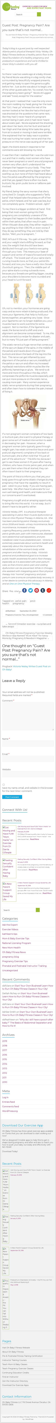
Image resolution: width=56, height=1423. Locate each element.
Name (6, 739)
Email (5, 754)
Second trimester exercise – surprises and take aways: (26, 625)
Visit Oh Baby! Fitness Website (16, 1348)
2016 (4, 1055)
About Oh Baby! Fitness (13, 1352)
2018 (4, 1045)
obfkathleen (10, 611)
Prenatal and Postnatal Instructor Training (24, 966)
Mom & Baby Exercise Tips (15, 938)
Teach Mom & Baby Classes (14, 1364)
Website (6, 769)
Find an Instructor (10, 1377)
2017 (4, 1050)
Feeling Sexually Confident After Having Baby (35, 859)
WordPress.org (10, 1111)
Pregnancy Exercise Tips (39, 35)
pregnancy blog (10, 957)
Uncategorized (32, 615)
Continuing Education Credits (15, 1373)
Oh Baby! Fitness (21, 35)
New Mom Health (11, 947)
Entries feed (8, 1102)
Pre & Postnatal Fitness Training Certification (22, 1356)
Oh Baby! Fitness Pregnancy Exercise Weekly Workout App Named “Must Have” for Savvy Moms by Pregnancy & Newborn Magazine (27, 636)
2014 (4, 1064)
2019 (4, 1041)
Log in (5, 1097)
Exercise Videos (10, 929)
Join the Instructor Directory (15, 1381)
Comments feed (10, 1106)
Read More (34, 839)
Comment (8, 701)
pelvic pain (20, 601)
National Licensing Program (16, 943)
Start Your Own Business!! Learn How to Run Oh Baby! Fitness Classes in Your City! (25, 996)
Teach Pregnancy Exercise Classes (17, 1368)
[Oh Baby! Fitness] (26, 4)
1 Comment (47, 615)
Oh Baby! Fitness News (14, 952)
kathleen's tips (9, 934)
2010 (4, 1082)
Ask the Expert (10, 925)
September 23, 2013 (28, 611)
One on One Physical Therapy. (24, 583)
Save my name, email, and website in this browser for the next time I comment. (27, 789)
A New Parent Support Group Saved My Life (34, 883)
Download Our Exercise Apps (15, 1385)
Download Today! (10, 1151)
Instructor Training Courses (14, 1360)
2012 (4, 1073)
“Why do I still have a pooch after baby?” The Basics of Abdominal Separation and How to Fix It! (27, 1022)
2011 (4, 1077)
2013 (4, 1068)
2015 (4, 1059)
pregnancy (18, 603)
